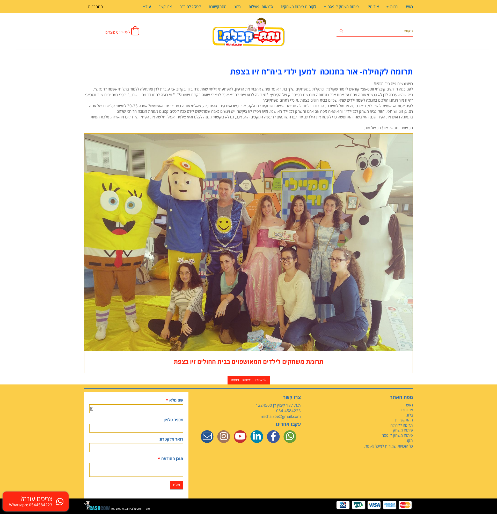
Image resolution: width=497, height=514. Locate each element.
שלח (176, 484)
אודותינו (373, 6)
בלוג (237, 6)
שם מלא (174, 400)
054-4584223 (288, 410)
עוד (148, 6)
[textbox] (248, 71)
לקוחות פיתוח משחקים (298, 6)
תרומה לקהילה (401, 425)
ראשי (409, 6)
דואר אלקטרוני (170, 439)
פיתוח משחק (403, 430)
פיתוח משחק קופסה (342, 6)
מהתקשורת (217, 6)
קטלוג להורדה (190, 6)
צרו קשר (165, 6)
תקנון (409, 440)
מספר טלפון (173, 419)
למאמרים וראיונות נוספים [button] (248, 379)
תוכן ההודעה (170, 458)
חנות (393, 6)
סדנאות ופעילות (260, 6)
